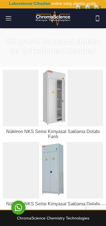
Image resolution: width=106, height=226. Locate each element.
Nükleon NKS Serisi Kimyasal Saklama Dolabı (53, 203)
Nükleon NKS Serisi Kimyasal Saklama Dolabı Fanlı (53, 134)
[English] (80, 6)
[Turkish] (98, 6)
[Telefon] (97, 18)
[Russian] (89, 6)
